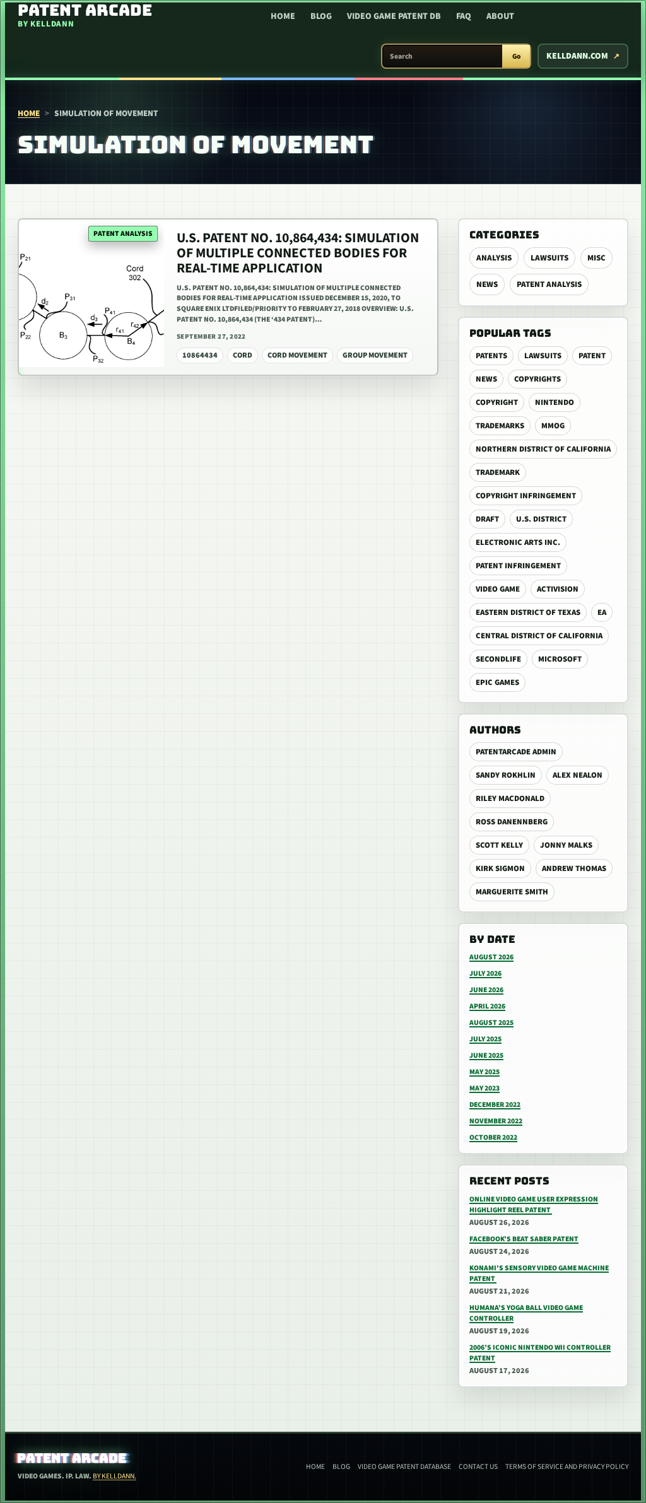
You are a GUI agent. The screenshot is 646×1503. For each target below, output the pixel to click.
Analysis (494, 258)
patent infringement (518, 565)
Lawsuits (549, 258)
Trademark (498, 472)
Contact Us (478, 1466)
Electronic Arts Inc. (518, 542)
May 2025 (484, 1072)
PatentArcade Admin (516, 751)
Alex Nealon (577, 775)
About (500, 16)
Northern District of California (543, 449)
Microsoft (560, 659)
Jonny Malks (566, 845)
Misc (596, 258)
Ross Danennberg (512, 822)
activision (557, 589)
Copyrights (537, 379)
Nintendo (554, 402)
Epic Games (497, 682)
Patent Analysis (549, 284)
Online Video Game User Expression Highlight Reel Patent (533, 1204)
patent (592, 355)
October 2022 (493, 1137)
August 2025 (491, 1022)
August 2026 (491, 957)
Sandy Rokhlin (506, 775)
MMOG (553, 425)
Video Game (498, 589)
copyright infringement (526, 495)
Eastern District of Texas (528, 612)
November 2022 (495, 1121)
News (487, 284)
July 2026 (485, 973)
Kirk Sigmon (500, 868)
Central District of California (539, 635)
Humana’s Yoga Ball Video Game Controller (526, 1313)
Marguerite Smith (512, 892)
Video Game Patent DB (394, 16)
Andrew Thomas (574, 868)
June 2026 (486, 990)
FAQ (463, 16)
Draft (487, 519)
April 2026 (487, 1006)
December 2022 (494, 1104)
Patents (491, 355)
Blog (321, 16)
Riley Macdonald (510, 798)
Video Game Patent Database (404, 1466)
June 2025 (486, 1055)
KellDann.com (577, 56)
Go (516, 56)
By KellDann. (114, 1476)
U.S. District (541, 519)
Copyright (497, 402)
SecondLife (498, 659)
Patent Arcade (72, 1458)
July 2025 (485, 1039)
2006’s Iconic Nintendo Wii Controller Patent (540, 1353)
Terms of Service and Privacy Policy (566, 1466)
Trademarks (500, 425)
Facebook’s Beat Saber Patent (523, 1239)
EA (601, 612)
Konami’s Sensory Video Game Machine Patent (539, 1273)
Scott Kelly (499, 845)
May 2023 (484, 1088)
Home (283, 16)
